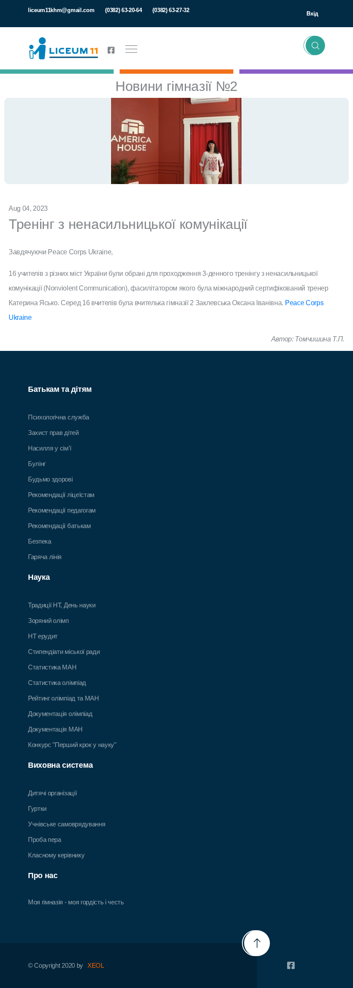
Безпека (39, 541)
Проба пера (44, 839)
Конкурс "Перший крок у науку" (72, 744)
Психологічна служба (58, 417)
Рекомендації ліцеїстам (61, 494)
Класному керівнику (56, 855)
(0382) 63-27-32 (170, 10)
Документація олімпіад (60, 713)
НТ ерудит (43, 636)
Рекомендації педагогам (62, 510)
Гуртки (37, 808)
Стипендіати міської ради (63, 651)
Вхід (312, 13)
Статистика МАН (52, 667)
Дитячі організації (52, 793)
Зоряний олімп (48, 620)
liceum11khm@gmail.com (61, 10)
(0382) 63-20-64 (123, 10)
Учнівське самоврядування (66, 824)
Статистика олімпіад (57, 682)
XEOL (95, 965)
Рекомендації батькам (59, 525)
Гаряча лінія (45, 556)
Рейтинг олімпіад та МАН (63, 698)
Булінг (37, 463)
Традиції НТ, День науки (62, 605)
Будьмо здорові (50, 479)
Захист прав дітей (53, 432)
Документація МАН (55, 729)
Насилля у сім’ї (49, 448)
